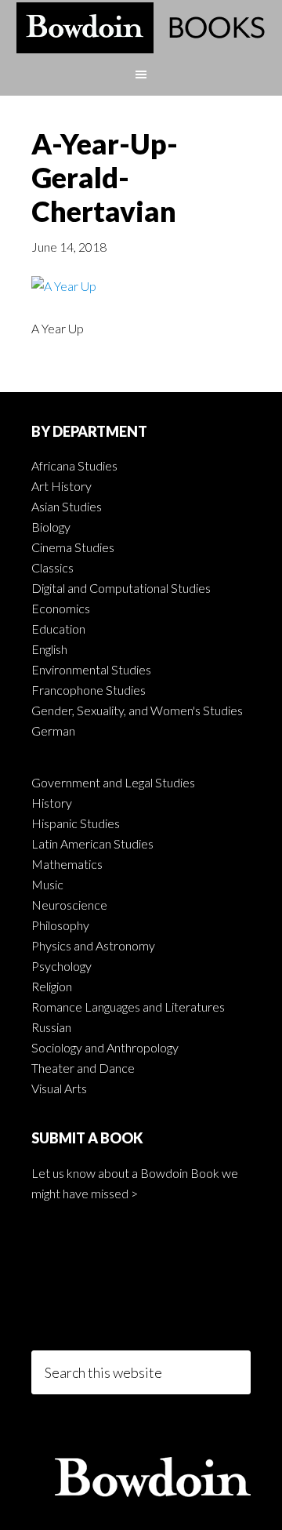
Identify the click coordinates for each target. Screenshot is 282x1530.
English (49, 648)
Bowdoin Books (141, 27)
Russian (51, 1026)
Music (47, 884)
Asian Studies (66, 506)
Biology (50, 526)
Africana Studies (74, 465)
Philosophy (60, 925)
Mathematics (67, 863)
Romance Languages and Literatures (128, 1006)
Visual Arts (59, 1088)
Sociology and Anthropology (105, 1047)
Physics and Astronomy (93, 945)
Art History (61, 485)
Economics (60, 608)
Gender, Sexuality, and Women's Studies (137, 710)
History (51, 802)
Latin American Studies (92, 843)
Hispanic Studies (75, 823)
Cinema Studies (72, 547)
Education (58, 628)
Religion (51, 986)
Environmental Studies (91, 669)
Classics (52, 567)
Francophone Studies (88, 689)
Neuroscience (69, 904)
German (53, 730)
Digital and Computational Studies (121, 587)
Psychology (61, 965)
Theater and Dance (83, 1067)
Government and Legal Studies (113, 782)
